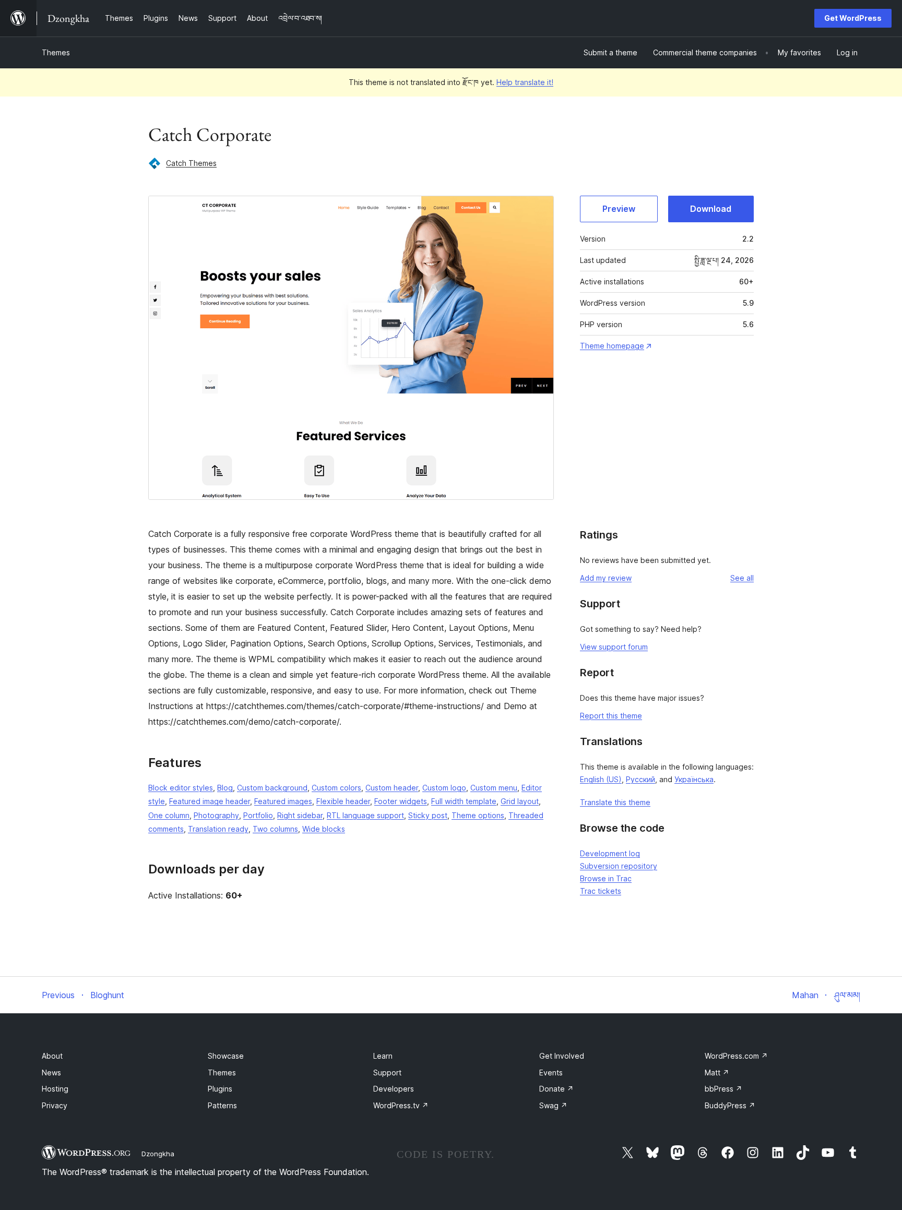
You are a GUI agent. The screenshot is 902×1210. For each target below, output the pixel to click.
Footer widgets (400, 801)
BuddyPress (730, 1105)
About (52, 1055)
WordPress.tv (401, 1105)
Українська (694, 779)
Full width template (463, 801)
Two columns (275, 828)
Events (551, 1072)
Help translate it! (524, 82)
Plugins (220, 1088)
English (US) (601, 779)
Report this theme (611, 715)
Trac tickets (600, 890)
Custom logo (444, 787)
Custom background (272, 787)
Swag (553, 1105)
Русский (640, 779)
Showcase (226, 1055)
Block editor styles (180, 787)
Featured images (283, 801)
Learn (383, 1055)
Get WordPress (853, 18)
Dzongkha (157, 1153)
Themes (56, 52)
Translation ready (218, 828)
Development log (610, 853)
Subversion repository (618, 865)
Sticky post (427, 815)
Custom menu (493, 787)
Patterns (222, 1105)
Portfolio (258, 815)
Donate (556, 1088)
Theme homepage (612, 345)
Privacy (54, 1105)
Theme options (478, 815)
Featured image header (209, 801)
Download (710, 208)
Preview (618, 208)
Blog (225, 787)
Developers (393, 1088)
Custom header (391, 787)
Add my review (606, 577)
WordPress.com (736, 1055)
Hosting (55, 1088)
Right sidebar (300, 815)
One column (168, 815)
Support (387, 1072)
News (51, 1072)
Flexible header (343, 801)
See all (742, 577)
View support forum (614, 646)
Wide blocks (323, 828)
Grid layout (520, 801)
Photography (216, 815)
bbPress (723, 1088)
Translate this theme (615, 802)
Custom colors (336, 787)
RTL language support (365, 815)
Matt (717, 1072)
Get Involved (561, 1055)
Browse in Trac (606, 878)
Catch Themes (191, 163)
